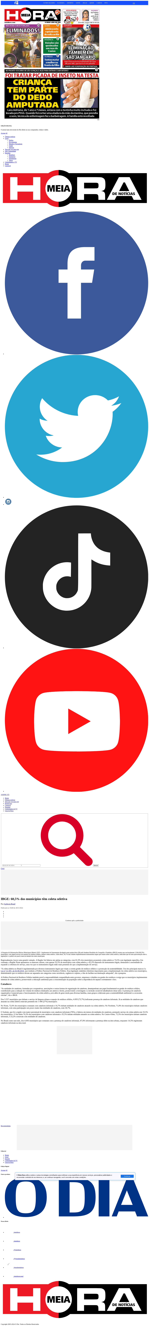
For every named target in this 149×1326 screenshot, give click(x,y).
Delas (85, 3)
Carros (99, 3)
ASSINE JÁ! (5, 795)
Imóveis (11, 147)
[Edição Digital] (52, 122)
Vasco (11, 160)
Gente (78, 3)
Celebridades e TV (11, 162)
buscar (96, 865)
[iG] (16, 4)
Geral (6, 138)
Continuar (127, 1176)
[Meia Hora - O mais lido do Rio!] (74, 209)
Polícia (11, 140)
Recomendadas (6, 1126)
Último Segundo (49, 3)
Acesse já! (4, 133)
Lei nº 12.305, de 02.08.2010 (12, 971)
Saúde (11, 146)
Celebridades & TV (11, 809)
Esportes (70, 3)
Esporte (7, 1159)
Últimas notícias (10, 137)
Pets (106, 3)
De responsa (13, 142)
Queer (92, 3)
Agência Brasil (9, 904)
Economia (60, 3)
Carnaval (8, 166)
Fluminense (12, 158)
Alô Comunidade (10, 151)
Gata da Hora (9, 811)
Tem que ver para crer (12, 149)
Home (7, 164)
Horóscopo (8, 803)
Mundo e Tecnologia (15, 144)
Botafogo (12, 155)
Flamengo (12, 157)
